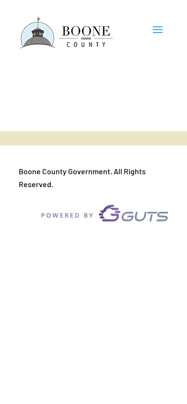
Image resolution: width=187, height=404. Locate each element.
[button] (157, 33)
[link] (67, 33)
